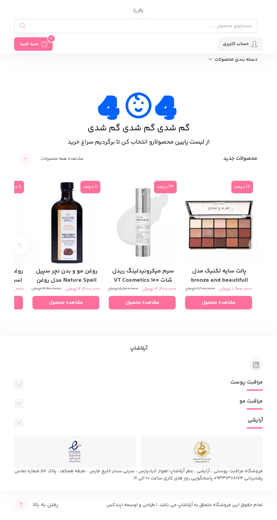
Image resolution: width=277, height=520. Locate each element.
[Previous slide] (257, 245)
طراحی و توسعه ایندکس (130, 505)
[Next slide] (19, 245)
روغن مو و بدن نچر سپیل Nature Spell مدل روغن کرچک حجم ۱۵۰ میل (67, 275)
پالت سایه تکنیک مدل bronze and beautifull (219, 275)
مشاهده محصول (219, 302)
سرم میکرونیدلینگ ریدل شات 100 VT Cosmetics (143, 275)
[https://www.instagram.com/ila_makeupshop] (256, 365)
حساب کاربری (236, 44)
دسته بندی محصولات (235, 59)
